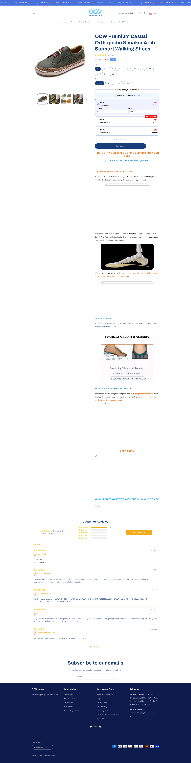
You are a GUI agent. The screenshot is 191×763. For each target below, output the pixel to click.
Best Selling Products (72, 711)
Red (109, 83)
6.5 (120, 69)
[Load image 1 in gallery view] (42, 99)
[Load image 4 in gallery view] (78, 99)
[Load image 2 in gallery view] (54, 99)
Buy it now (120, 146)
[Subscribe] (113, 676)
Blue (118, 83)
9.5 (105, 74)
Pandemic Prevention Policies (108, 715)
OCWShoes (40, 755)
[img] (39, 550)
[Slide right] (86, 99)
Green (99, 83)
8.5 (150, 69)
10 (113, 74)
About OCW (68, 695)
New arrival (68, 707)
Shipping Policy (103, 711)
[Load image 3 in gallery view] (66, 99)
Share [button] (99, 506)
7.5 (135, 69)
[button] (34, 13)
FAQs (99, 699)
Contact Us (101, 719)
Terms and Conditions (105, 695)
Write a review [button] (139, 532)
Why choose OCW (70, 699)
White (128, 83)
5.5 (105, 69)
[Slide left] (34, 99)
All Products (68, 703)
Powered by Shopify (49, 755)
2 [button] (94, 647)
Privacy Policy (102, 703)
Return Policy (102, 707)
